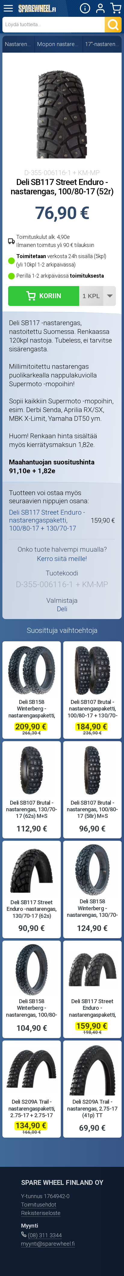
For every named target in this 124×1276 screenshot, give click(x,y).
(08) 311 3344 (45, 1235)
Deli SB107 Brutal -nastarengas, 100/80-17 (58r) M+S (92, 810)
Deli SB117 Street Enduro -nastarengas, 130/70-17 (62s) (31, 909)
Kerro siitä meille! (62, 558)
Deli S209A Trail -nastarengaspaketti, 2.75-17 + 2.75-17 (31, 1109)
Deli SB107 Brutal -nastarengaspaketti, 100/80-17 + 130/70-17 (92, 712)
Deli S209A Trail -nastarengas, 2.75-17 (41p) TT (92, 1109)
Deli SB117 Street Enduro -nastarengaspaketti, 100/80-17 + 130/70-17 (47, 520)
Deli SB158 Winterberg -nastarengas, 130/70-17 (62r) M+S (92, 911)
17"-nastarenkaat (102, 44)
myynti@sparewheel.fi (48, 1244)
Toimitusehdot (38, 1204)
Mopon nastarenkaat (59, 44)
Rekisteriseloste (40, 1213)
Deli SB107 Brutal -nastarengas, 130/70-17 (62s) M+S (31, 810)
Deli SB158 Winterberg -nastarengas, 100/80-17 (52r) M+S (31, 1011)
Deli (62, 609)
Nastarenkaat (19, 44)
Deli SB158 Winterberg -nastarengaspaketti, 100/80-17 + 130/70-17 (32, 715)
